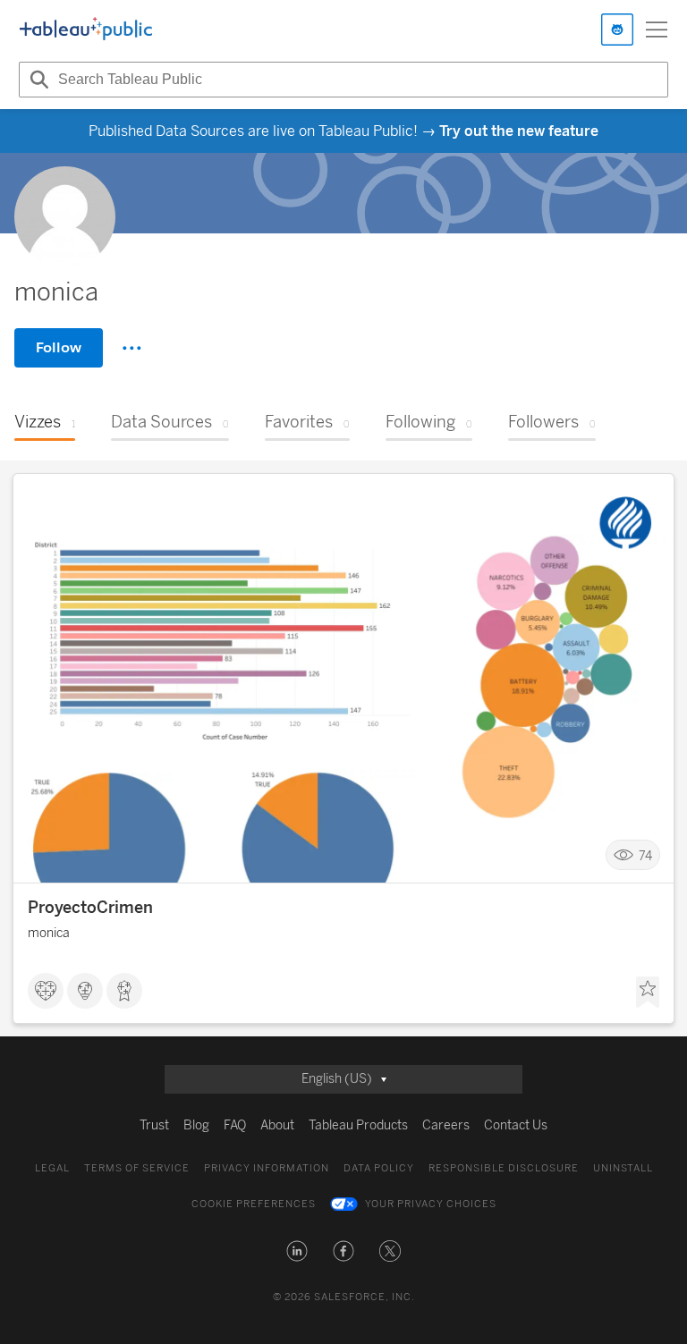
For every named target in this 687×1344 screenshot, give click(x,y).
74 (645, 855)
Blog (196, 1125)
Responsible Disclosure (503, 1168)
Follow (58, 347)
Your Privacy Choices (430, 1204)
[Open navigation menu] (656, 29)
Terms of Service (137, 1168)
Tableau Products (358, 1125)
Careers (446, 1125)
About (277, 1125)
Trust (154, 1125)
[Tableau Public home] (86, 29)
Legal (52, 1168)
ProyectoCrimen (90, 907)
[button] (297, 1251)
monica (49, 933)
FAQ (235, 1125)
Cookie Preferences (253, 1204)
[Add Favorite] (647, 992)
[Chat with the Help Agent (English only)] (617, 29)
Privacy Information (266, 1168)
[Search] (36, 79)
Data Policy (379, 1168)
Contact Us (515, 1125)
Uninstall (623, 1168)
